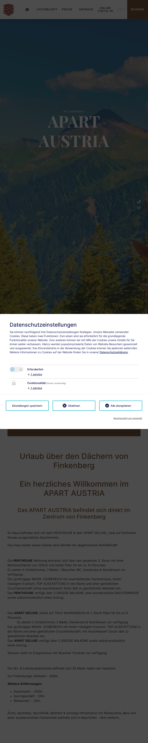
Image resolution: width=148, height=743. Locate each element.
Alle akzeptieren (121, 405)
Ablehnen (74, 405)
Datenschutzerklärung (114, 352)
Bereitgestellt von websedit (128, 418)
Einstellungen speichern (27, 405)
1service (34, 374)
